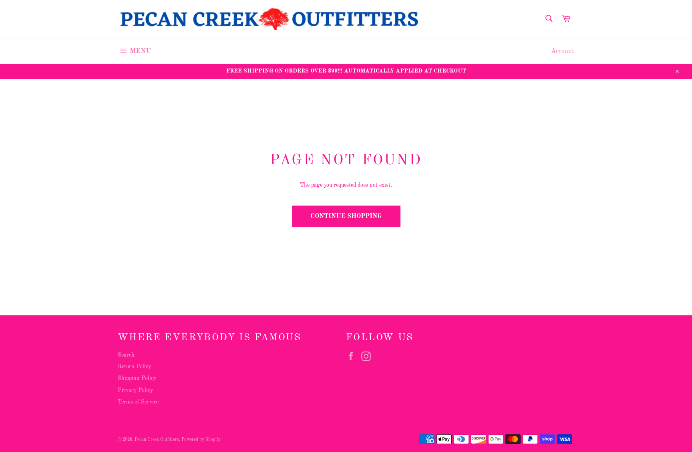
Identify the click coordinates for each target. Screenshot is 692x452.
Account (562, 51)
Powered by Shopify (201, 439)
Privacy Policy (135, 390)
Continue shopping (346, 216)
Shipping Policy (137, 378)
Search (126, 355)
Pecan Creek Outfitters (157, 439)
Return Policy (134, 366)
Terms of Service (138, 402)
